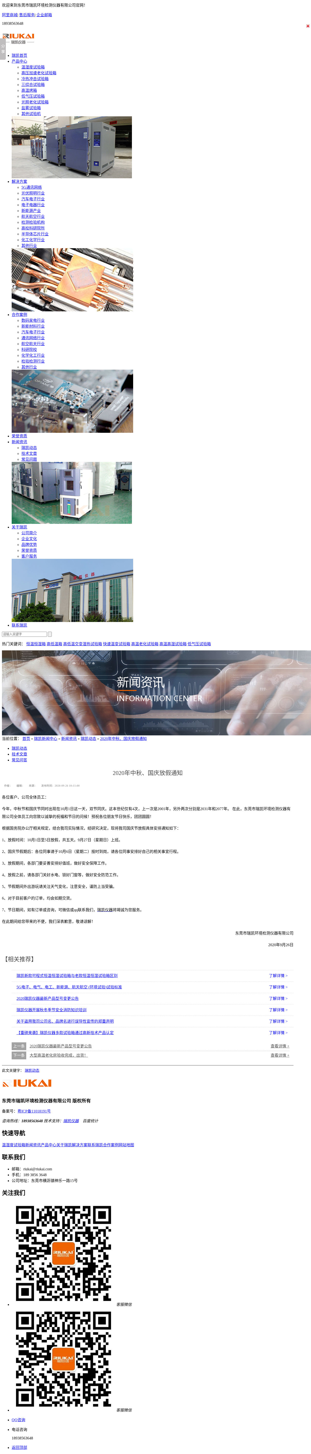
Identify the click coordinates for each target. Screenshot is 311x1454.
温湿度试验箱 (33, 67)
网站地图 (126, 1145)
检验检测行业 (33, 361)
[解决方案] (72, 310)
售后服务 (27, 15)
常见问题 (29, 459)
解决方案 (19, 181)
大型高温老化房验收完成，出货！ (59, 1055)
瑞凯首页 (19, 55)
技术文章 (29, 453)
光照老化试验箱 (35, 102)
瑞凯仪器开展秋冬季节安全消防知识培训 (51, 1010)
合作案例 (19, 315)
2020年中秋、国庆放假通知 (123, 739)
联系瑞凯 (19, 625)
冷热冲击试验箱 (35, 79)
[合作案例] (72, 431)
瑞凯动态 (29, 448)
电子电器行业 (33, 205)
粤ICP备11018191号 (34, 1111)
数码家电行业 (33, 320)
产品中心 (19, 61)
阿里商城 (9, 15)
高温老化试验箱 (144, 644)
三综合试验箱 (33, 85)
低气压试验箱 (33, 96)
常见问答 (19, 760)
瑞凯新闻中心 (45, 739)
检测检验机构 (33, 222)
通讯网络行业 (33, 338)
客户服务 (29, 556)
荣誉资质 (19, 436)
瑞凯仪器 (71, 1121)
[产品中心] (72, 177)
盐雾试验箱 (31, 108)
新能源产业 (31, 211)
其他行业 (29, 246)
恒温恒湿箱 (36, 644)
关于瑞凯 (19, 527)
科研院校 (29, 350)
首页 (26, 739)
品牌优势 (29, 545)
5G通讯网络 (31, 187)
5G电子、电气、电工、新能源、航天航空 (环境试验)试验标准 (69, 987)
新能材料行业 (33, 326)
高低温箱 (54, 644)
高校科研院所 (33, 228)
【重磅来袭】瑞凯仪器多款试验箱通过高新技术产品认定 (65, 1033)
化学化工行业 (33, 355)
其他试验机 (31, 114)
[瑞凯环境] (31, 1091)
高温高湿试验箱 (173, 644)
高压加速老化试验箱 (38, 73)
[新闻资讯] (72, 522)
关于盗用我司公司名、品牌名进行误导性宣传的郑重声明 (65, 1021)
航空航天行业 (33, 344)
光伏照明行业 (33, 193)
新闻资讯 (19, 442)
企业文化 (29, 539)
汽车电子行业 (33, 199)
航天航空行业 (33, 216)
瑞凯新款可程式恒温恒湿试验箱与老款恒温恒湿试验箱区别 (67, 976)
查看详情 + (280, 1046)
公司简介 (29, 533)
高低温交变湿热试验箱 (82, 644)
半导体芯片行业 (35, 234)
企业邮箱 (44, 15)
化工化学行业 (33, 240)
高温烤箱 (29, 90)
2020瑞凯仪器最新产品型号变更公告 (48, 998)
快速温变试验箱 (116, 644)
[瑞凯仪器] (19, 44)
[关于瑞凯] (72, 621)
